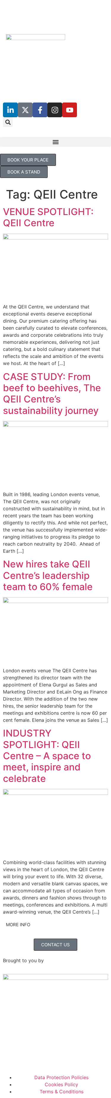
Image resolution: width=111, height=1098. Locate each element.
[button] (8, 122)
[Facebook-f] (40, 110)
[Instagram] (54, 110)
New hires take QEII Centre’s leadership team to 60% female (48, 575)
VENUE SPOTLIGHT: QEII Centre (48, 217)
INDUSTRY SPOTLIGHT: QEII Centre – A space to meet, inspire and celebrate (47, 755)
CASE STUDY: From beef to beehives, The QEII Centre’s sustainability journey (52, 393)
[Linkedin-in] (10, 110)
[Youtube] (69, 110)
